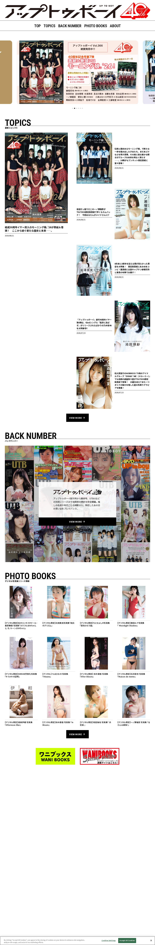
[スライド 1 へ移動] (72, 108)
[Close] (151, 940)
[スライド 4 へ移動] (78, 108)
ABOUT (115, 26)
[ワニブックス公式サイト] (55, 756)
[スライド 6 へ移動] (82, 108)
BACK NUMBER (69, 26)
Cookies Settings (109, 940)
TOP (37, 26)
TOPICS (49, 26)
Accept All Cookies (127, 940)
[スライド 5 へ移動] (80, 108)
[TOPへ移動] (77, 11)
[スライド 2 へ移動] (74, 108)
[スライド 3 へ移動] (76, 108)
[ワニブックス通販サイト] (99, 756)
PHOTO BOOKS (95, 26)
